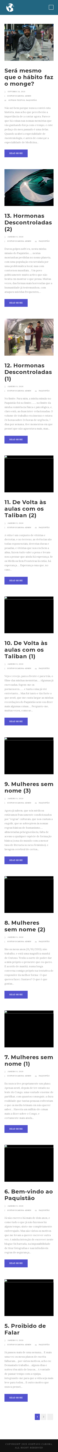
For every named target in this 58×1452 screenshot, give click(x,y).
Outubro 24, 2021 (16, 92)
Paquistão (31, 100)
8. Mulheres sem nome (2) (25, 926)
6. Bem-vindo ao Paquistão (28, 1194)
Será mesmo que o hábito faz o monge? (28, 77)
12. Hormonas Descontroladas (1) (28, 372)
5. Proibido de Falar (25, 1329)
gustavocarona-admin (19, 96)
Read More (16, 153)
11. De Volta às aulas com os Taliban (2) (25, 509)
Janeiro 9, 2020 (15, 237)
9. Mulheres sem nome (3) (29, 787)
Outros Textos (16, 100)
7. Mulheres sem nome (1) (28, 1060)
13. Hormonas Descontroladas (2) (28, 222)
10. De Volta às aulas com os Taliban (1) (26, 650)
